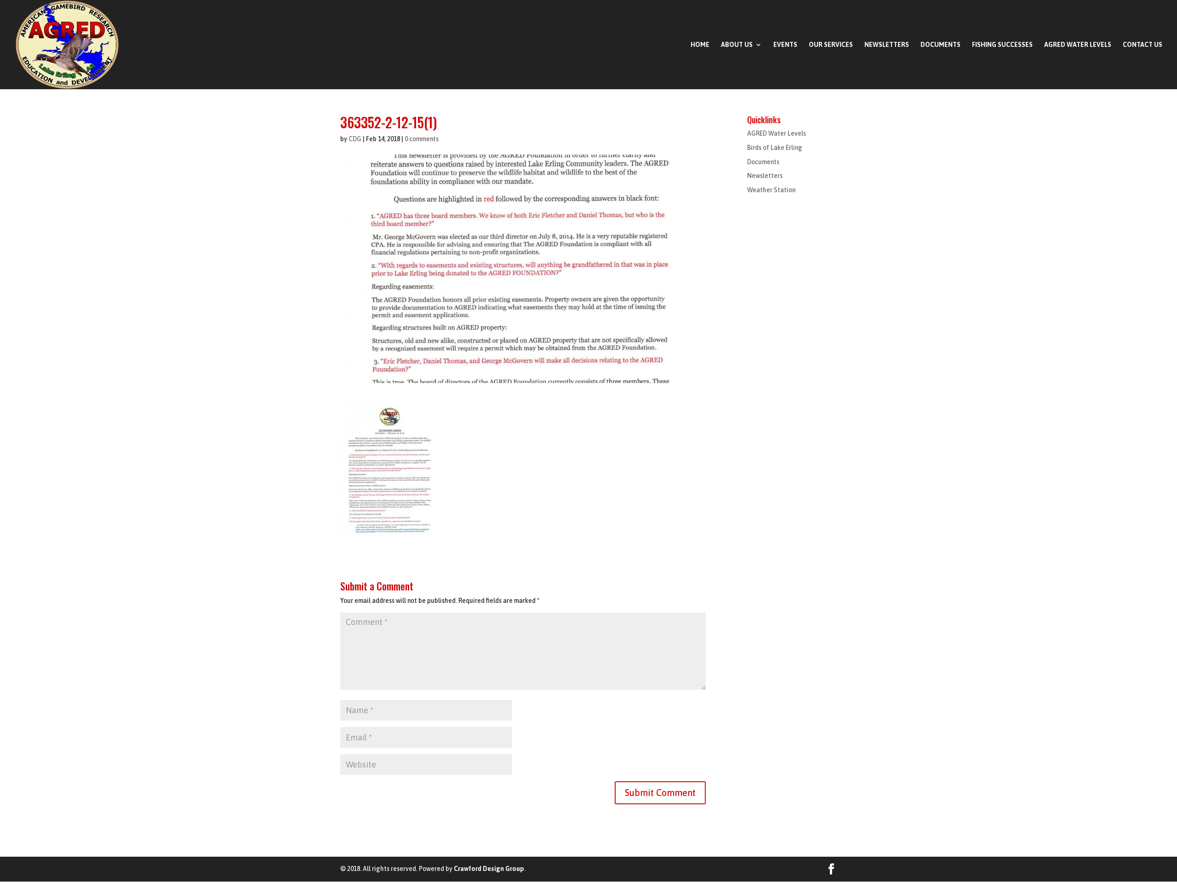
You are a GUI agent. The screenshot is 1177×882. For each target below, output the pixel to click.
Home (700, 44)
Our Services (831, 44)
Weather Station (771, 190)
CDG (355, 139)
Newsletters (886, 44)
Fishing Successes (1002, 44)
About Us (737, 44)
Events (785, 44)
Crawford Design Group (489, 868)
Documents (940, 44)
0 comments (422, 139)
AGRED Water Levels (1077, 44)
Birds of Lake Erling (774, 147)
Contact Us (1142, 44)
